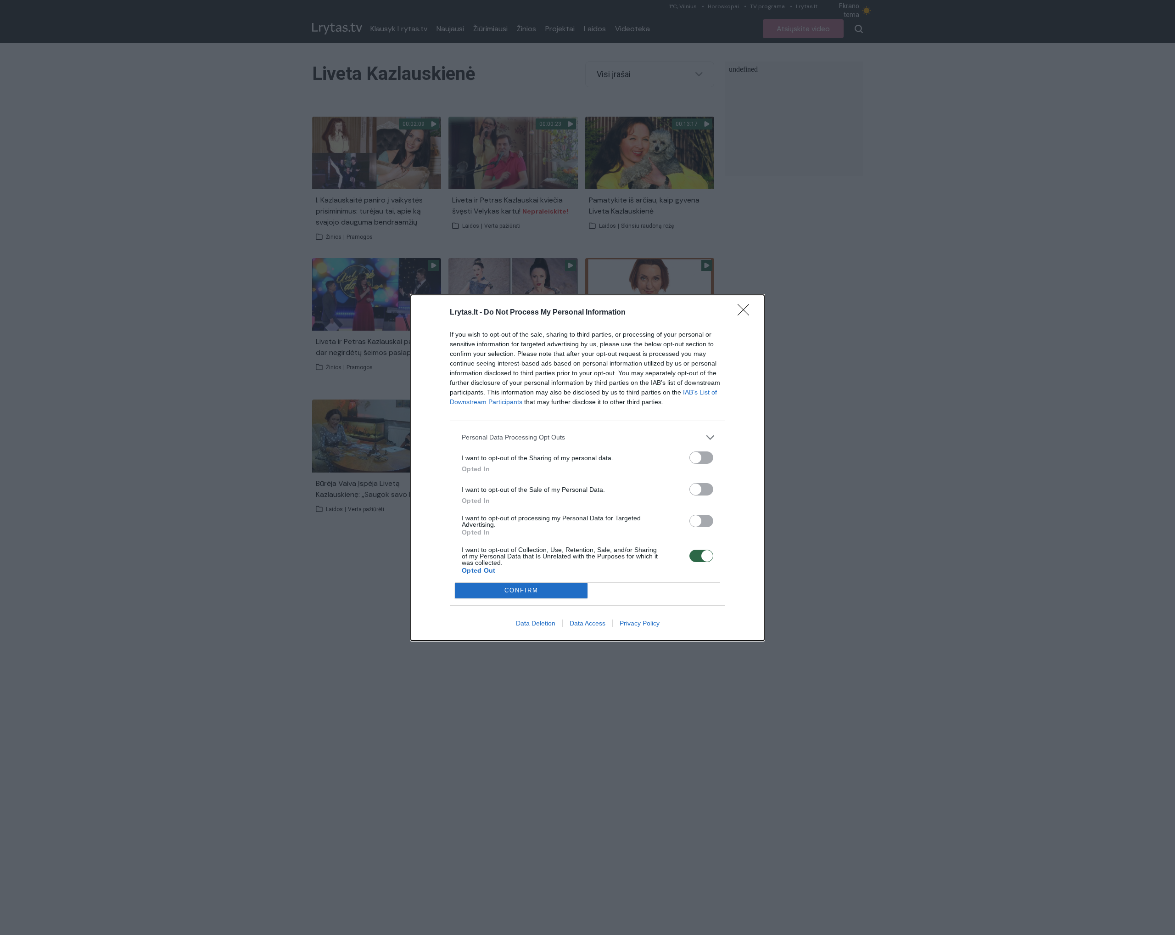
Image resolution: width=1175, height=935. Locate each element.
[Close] (746, 312)
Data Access (587, 623)
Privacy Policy (640, 623)
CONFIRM (521, 590)
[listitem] (587, 437)
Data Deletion (535, 623)
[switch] (701, 457)
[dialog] (587, 468)
